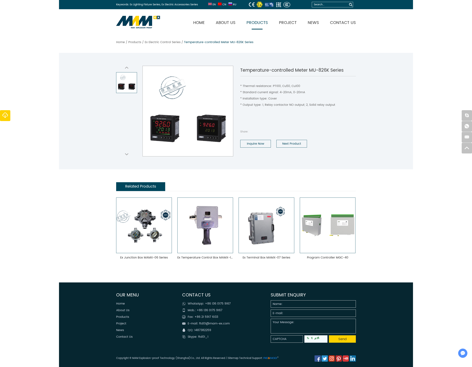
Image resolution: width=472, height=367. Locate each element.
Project (288, 22)
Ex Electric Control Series (163, 42)
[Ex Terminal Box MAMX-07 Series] (264, 225)
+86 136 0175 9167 (218, 303)
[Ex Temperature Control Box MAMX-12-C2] (202, 225)
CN (224, 4)
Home (199, 22)
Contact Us (343, 22)
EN (214, 4)
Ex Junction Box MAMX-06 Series (141, 257)
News (313, 22)
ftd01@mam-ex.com (214, 323)
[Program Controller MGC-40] (325, 225)
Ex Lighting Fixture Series (145, 4)
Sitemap (233, 358)
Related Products (140, 187)
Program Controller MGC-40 (325, 257)
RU (234, 4)
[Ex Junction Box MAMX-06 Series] (141, 225)
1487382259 (202, 330)
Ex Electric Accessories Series (180, 4)
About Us (225, 22)
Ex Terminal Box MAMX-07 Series (264, 257)
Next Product (291, 143)
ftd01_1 (203, 336)
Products (257, 22)
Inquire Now (255, 143)
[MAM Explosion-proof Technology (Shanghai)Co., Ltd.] (138, 22)
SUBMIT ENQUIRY (288, 295)
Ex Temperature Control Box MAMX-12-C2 (205, 257)
